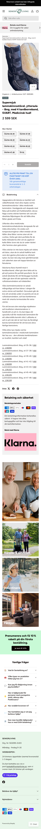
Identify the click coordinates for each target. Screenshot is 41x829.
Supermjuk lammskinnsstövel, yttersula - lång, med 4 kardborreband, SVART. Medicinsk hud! (19, 38)
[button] (37, 11)
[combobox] (20, 18)
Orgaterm (5, 94)
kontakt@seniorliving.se (16, 766)
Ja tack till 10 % (20, 648)
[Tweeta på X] (8, 388)
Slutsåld (28, 164)
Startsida (5, 36)
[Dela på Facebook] (13, 388)
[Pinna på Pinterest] (18, 388)
